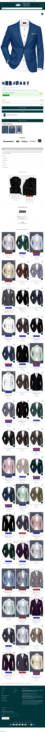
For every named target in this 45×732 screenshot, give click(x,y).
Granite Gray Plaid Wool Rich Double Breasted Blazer (36, 591)
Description (4, 155)
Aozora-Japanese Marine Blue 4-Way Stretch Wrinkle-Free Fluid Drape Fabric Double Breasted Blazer (36, 392)
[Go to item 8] (24, 83)
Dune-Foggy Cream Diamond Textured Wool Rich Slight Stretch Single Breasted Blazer (36, 676)
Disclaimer (4, 162)
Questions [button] (24, 216)
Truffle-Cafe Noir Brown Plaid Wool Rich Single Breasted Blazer (22, 478)
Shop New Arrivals (3, 731)
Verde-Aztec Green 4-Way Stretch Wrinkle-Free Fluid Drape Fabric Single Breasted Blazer (8, 563)
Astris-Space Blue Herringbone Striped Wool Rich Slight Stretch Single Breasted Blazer (8, 367)
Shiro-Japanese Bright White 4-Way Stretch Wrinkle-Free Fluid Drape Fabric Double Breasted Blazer (8, 394)
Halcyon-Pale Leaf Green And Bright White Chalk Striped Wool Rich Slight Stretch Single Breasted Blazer (36, 367)
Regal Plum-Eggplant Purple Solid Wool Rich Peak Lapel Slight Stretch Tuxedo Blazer (8, 674)
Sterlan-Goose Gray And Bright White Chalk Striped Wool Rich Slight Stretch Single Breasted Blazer (36, 561)
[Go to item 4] (10, 83)
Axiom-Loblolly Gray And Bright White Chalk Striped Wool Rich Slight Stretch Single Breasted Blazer (36, 256)
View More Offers (6, 95)
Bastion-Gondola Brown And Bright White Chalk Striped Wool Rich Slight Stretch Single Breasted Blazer (22, 448)
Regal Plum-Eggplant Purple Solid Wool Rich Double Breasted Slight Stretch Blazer (36, 619)
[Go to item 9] (27, 83)
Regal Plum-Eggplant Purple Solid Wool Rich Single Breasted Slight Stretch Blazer (22, 563)
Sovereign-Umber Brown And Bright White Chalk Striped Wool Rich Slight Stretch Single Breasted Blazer (22, 392)
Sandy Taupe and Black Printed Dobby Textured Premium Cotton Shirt (29, 197)
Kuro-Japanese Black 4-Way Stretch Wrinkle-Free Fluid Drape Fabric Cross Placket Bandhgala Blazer (22, 420)
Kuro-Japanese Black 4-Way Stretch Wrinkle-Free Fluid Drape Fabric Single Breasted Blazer (22, 307)
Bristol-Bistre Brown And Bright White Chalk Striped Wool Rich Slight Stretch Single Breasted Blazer (22, 281)
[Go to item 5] (13, 83)
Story (3, 148)
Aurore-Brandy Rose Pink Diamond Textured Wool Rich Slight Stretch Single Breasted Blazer (36, 535)
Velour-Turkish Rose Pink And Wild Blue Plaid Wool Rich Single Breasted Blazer (8, 478)
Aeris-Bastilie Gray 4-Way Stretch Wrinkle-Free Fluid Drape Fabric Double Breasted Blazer (22, 674)
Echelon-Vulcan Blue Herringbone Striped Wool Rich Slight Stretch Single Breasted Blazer (36, 307)
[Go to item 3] (6, 83)
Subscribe (5, 718)
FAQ (2, 693)
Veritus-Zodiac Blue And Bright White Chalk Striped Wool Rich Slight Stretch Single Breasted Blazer (8, 508)
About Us (3, 690)
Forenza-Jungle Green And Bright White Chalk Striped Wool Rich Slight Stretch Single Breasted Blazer (36, 422)
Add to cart (22, 107)
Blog (2, 692)
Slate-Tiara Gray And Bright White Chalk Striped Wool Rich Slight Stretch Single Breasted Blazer (8, 617)
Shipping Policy (4, 697)
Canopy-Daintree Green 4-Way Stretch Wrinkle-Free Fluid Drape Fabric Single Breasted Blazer (36, 480)
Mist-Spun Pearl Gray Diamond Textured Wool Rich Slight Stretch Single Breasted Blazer (22, 645)
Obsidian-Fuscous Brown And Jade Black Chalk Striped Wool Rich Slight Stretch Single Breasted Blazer (36, 645)
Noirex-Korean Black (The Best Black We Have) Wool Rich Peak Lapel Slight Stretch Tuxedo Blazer (8, 535)
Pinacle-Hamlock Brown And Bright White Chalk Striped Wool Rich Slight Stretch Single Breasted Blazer (36, 504)
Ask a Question (22, 211)
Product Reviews (22, 207)
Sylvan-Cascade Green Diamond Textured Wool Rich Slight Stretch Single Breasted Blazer (22, 506)
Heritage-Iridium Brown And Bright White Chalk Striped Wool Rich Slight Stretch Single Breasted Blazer (36, 452)
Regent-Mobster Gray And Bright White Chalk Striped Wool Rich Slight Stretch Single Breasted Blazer (36, 281)
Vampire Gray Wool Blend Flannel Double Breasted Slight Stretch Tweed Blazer (8, 309)
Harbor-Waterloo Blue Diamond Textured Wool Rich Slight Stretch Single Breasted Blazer (8, 591)
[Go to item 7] (20, 83)
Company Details (5, 167)
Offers (15, 692)
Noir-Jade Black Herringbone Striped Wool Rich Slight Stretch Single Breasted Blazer (8, 448)
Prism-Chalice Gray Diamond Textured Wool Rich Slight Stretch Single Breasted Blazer (22, 619)
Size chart (41, 99)
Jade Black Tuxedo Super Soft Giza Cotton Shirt (15, 195)
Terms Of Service (4, 700)
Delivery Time (4, 160)
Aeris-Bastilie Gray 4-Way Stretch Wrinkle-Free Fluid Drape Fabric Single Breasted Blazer (22, 535)
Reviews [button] (18, 216)
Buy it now (22, 111)
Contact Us (15, 690)
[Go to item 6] (17, 83)
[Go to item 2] (3, 83)
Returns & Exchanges (5, 695)
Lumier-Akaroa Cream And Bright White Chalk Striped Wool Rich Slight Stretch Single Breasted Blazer (8, 283)
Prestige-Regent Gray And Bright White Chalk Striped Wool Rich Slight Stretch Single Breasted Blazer (22, 591)
